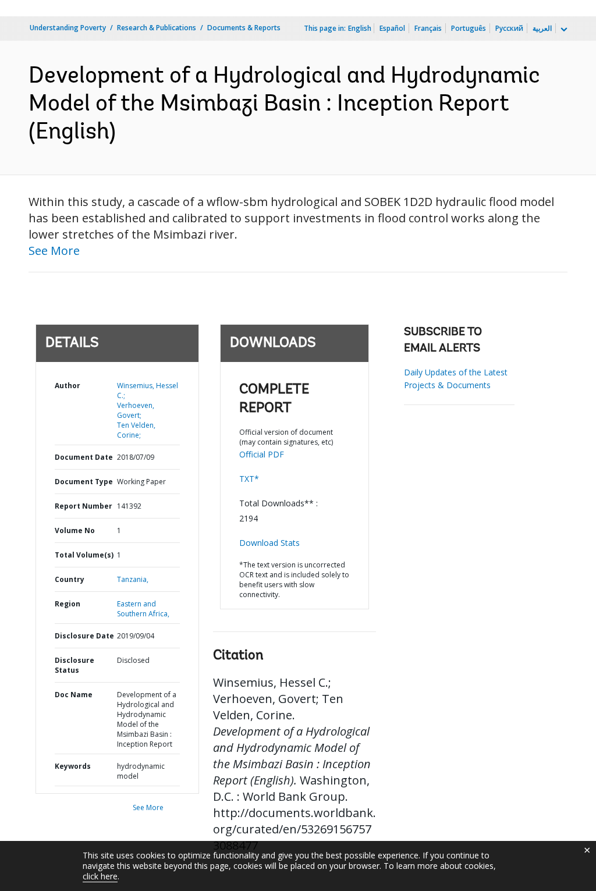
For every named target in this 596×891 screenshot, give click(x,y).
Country (69, 579)
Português (468, 28)
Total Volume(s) (84, 555)
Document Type (84, 482)
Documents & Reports (244, 28)
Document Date (84, 457)
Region (67, 604)
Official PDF (261, 454)
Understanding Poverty (68, 28)
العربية (542, 28)
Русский (509, 28)
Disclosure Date (84, 636)
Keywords (73, 766)
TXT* (249, 478)
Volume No (75, 530)
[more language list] (562, 29)
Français (428, 28)
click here (100, 876)
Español (392, 28)
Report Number (83, 506)
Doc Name (74, 695)
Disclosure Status (74, 665)
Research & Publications (156, 28)
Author (67, 386)
